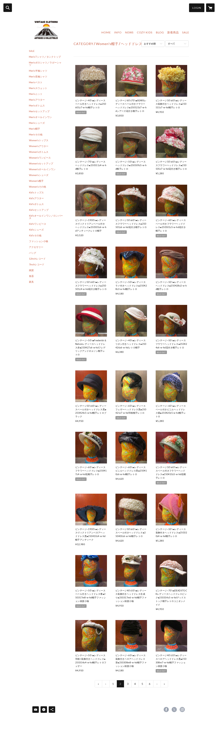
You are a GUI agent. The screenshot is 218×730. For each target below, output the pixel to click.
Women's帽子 (36, 181)
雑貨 (31, 270)
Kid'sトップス (36, 192)
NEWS (129, 32)
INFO (118, 32)
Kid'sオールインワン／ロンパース (46, 217)
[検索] (7, 7)
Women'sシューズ (38, 175)
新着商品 (173, 32)
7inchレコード (36, 264)
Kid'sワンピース (37, 224)
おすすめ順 (150, 43)
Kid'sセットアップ (39, 210)
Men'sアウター (37, 100)
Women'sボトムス (38, 152)
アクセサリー (36, 247)
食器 (31, 276)
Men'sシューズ (37, 123)
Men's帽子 (34, 129)
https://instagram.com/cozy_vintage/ (182, 709)
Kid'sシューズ (36, 229)
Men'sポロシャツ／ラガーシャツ (45, 63)
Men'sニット (35, 94)
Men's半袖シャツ (38, 71)
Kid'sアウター (36, 198)
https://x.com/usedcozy (174, 709)
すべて (171, 43)
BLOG (160, 32)
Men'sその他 (35, 134)
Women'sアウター (38, 146)
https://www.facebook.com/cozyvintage (166, 709)
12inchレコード (37, 258)
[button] (196, 7)
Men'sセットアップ (39, 111)
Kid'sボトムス (36, 204)
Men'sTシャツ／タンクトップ (45, 57)
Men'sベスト (35, 82)
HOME (106, 32)
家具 (31, 282)
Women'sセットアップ (41, 163)
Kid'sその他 (35, 235)
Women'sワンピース (40, 158)
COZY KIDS (144, 32)
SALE (32, 51)
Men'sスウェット (38, 88)
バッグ (32, 253)
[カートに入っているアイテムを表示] (210, 7)
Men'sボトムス (37, 105)
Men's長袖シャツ (38, 76)
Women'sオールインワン (42, 169)
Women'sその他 (37, 187)
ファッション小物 (38, 241)
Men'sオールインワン (40, 117)
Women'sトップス (38, 140)
